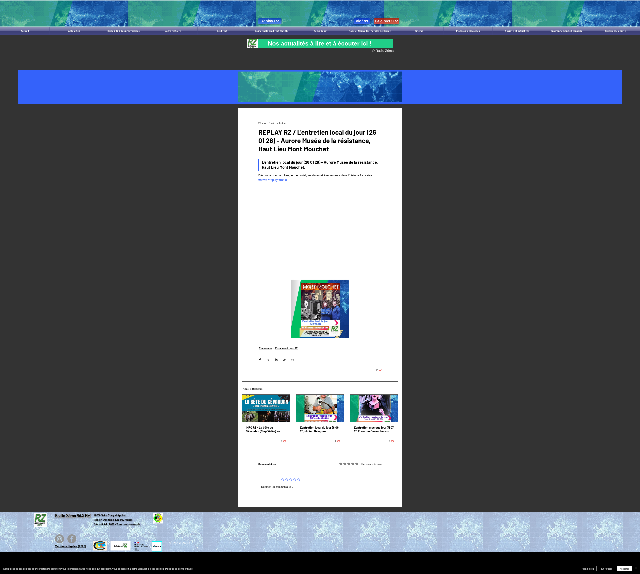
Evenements (265, 348)
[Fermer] (636, 568)
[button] (320, 43)
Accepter (624, 568)
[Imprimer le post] (292, 359)
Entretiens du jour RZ (286, 348)
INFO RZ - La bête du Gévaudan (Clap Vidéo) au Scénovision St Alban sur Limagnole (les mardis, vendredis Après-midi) (263, 429)
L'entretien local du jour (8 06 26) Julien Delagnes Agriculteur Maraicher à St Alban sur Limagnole (319, 429)
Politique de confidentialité (179, 568)
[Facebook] (71, 538)
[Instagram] (59, 538)
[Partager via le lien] (284, 359)
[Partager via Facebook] (260, 359)
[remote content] (320, 225)
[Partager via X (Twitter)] (268, 359)
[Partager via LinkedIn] (276, 359)
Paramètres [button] (588, 568)
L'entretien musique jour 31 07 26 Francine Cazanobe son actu (374, 429)
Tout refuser (605, 568)
